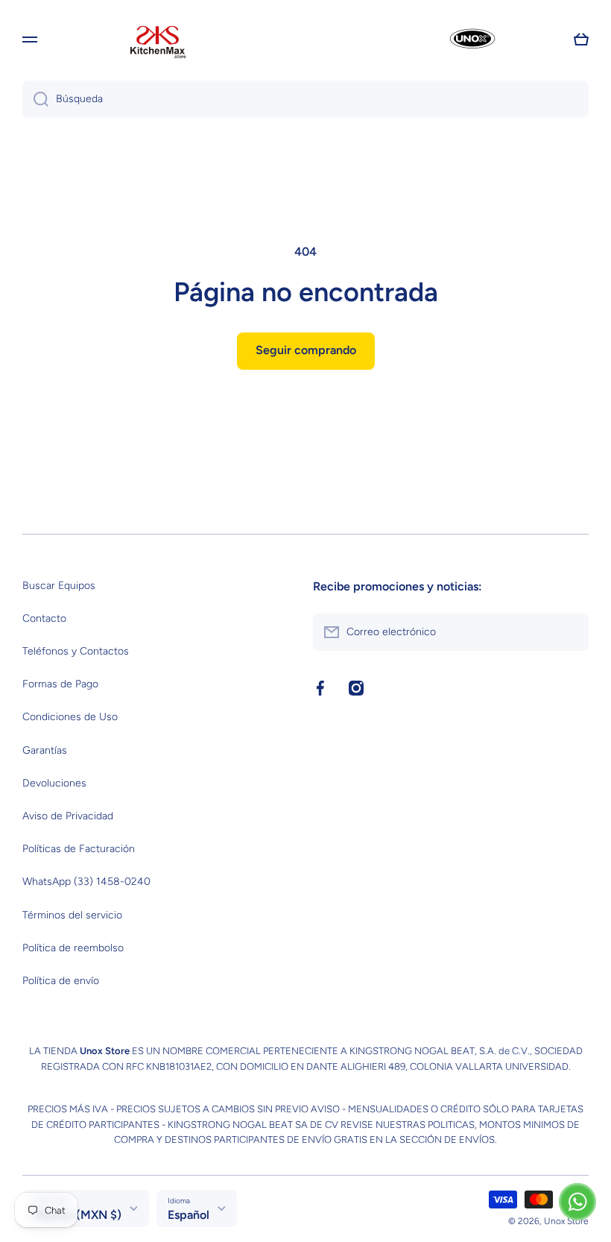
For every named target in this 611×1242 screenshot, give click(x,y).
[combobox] (305, 99)
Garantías (44, 750)
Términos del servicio (72, 915)
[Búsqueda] (35, 99)
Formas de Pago (60, 684)
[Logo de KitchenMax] (158, 39)
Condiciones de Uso (70, 716)
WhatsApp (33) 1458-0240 (86, 881)
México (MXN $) (77, 1215)
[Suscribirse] (570, 632)
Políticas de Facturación (78, 848)
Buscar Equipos (58, 585)
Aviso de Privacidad (67, 816)
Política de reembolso (73, 948)
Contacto (44, 618)
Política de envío (60, 980)
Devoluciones (54, 783)
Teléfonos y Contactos (75, 651)
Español (188, 1215)
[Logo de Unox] (454, 39)
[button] (581, 39)
